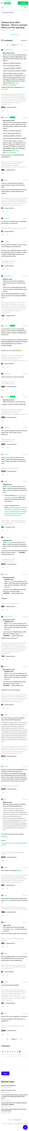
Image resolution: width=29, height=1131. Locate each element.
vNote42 (6, 454)
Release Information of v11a (8, 1090)
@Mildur (19, 870)
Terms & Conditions (7, 1124)
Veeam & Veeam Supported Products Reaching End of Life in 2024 (13, 1110)
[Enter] (3, 7)
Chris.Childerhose (8, 50)
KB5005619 (4, 837)
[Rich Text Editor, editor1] (14, 1061)
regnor (5, 895)
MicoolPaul (6, 117)
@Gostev (7, 457)
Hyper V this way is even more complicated (15, 496)
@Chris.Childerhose (10, 85)
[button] (2, 3)
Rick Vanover (7, 241)
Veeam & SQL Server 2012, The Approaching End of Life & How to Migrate (14, 1103)
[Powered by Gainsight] (14, 1120)
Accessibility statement (20, 1124)
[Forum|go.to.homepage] (7, 3)
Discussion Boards (5, 1088)
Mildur (5, 799)
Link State (6, 982)
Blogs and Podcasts (8, 12)
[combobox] (14, 7)
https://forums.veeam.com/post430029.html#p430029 (14, 844)
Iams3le (5, 481)
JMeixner (6, 180)
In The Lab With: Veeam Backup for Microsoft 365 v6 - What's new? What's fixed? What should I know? (14, 1096)
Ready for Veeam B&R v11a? (8, 1086)
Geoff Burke (7, 218)
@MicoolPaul (15, 83)
